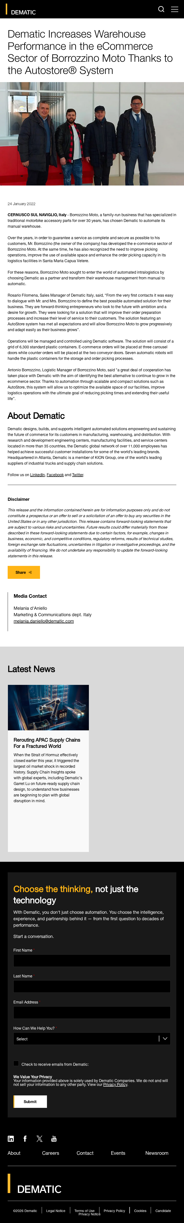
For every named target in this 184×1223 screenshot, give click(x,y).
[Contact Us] (21, 9)
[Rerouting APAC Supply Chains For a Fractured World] (48, 707)
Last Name (24, 975)
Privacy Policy (115, 1084)
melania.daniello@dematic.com (44, 620)
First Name (24, 949)
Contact (85, 1152)
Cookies (140, 1210)
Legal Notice (55, 1210)
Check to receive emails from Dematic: (55, 1063)
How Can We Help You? (35, 1027)
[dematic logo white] (34, 1190)
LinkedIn (37, 474)
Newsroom (156, 1152)
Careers (50, 1152)
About (14, 1152)
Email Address (26, 1000)
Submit (30, 1101)
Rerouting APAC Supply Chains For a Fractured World (47, 742)
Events (118, 1152)
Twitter (77, 474)
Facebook (55, 474)
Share (21, 571)
